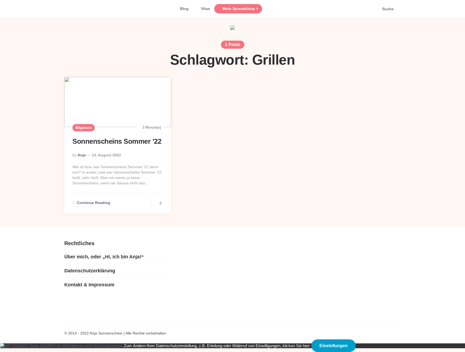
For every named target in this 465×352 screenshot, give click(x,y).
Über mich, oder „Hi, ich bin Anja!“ (104, 256)
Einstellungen (333, 345)
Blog (184, 8)
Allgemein (83, 128)
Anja (82, 155)
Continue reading (93, 202)
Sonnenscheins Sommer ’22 (116, 141)
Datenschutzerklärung (89, 270)
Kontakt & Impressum (89, 284)
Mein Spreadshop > (240, 8)
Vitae (205, 8)
